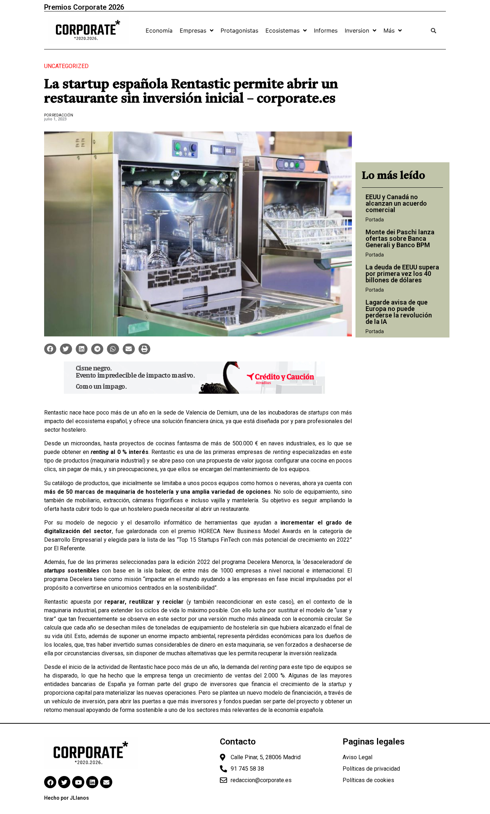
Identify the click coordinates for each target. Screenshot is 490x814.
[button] (50, 349)
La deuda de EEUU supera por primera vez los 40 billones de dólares (402, 273)
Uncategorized (66, 66)
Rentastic (56, 412)
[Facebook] (50, 782)
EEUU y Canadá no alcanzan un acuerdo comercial (396, 203)
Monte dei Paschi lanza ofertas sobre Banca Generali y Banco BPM (400, 238)
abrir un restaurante (225, 509)
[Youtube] (78, 782)
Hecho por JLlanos (66, 798)
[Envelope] (106, 782)
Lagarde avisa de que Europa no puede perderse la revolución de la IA (399, 311)
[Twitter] (64, 782)
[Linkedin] (92, 782)
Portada (375, 219)
